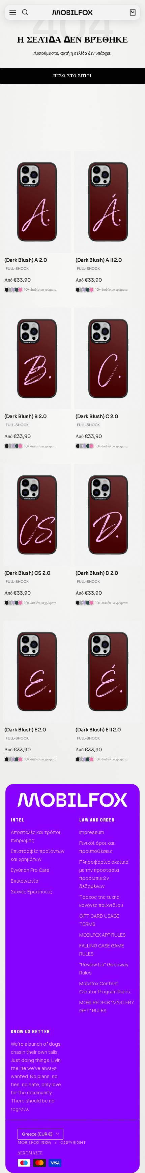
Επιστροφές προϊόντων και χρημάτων (37, 855)
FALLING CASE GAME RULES (101, 949)
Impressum (91, 832)
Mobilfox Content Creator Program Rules (104, 987)
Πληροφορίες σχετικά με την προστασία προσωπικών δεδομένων (103, 874)
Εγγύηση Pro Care (30, 870)
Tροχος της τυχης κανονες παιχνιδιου (101, 901)
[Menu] (12, 12)
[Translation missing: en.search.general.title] (25, 12)
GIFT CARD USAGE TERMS (99, 920)
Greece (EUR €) (37, 1134)
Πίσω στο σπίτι (72, 75)
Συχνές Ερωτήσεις (31, 891)
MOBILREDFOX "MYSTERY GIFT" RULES (106, 1006)
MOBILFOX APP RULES (102, 935)
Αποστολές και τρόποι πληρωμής (36, 836)
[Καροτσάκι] (133, 12)
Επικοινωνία (24, 881)
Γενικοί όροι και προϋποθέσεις (97, 847)
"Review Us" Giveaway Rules (103, 968)
